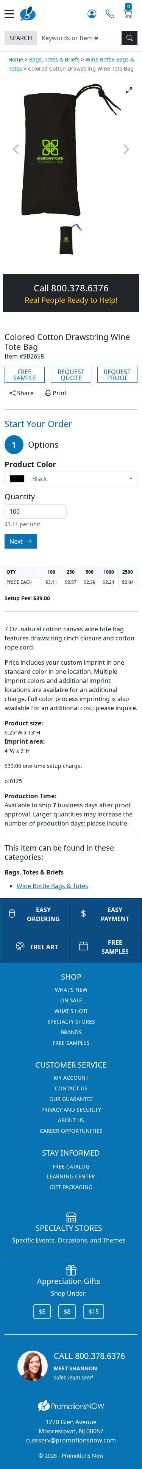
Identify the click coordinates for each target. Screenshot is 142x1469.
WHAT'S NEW (71, 989)
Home (15, 59)
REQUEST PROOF (117, 375)
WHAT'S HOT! (71, 1010)
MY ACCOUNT (71, 1077)
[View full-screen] (129, 90)
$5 (42, 1311)
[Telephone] (110, 14)
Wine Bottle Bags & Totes (52, 886)
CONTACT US (71, 1088)
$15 (94, 1311)
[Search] (129, 38)
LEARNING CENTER (71, 1176)
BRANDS (71, 1032)
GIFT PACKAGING (71, 1187)
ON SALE (71, 1000)
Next (16, 541)
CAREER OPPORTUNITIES (71, 1130)
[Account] (92, 14)
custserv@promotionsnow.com (71, 1440)
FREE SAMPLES (71, 1042)
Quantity (20, 496)
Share (25, 393)
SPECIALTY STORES (71, 1021)
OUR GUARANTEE (71, 1099)
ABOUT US (71, 1120)
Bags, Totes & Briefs (54, 59)
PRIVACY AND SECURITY (71, 1109)
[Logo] (28, 13)
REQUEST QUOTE (71, 375)
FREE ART (44, 947)
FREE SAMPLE (24, 375)
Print (59, 393)
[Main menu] (12, 14)
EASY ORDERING (43, 914)
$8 (67, 1311)
